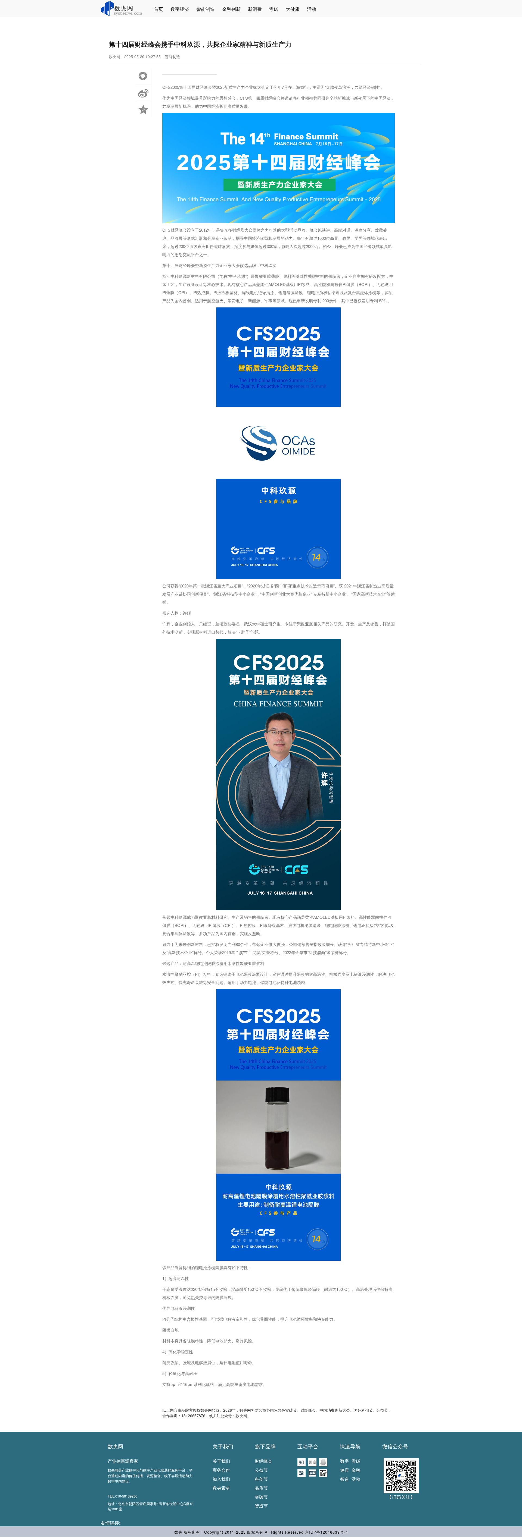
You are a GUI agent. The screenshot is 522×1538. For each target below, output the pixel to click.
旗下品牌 (265, 1446)
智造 (344, 1479)
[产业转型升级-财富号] (312, 1461)
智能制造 (205, 8)
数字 (344, 1461)
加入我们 (221, 1479)
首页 (158, 8)
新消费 (255, 8)
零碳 (273, 8)
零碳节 (261, 1497)
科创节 (261, 1479)
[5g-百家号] (323, 1472)
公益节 (261, 1470)
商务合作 (221, 1470)
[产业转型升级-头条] (312, 1472)
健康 (344, 1470)
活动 (311, 8)
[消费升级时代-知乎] (301, 1461)
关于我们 (223, 1446)
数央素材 (221, 1488)
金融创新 (231, 8)
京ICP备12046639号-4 (326, 1532)
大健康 (293, 8)
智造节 (261, 1505)
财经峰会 (263, 1461)
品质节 (261, 1488)
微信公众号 (395, 1446)
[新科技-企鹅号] (323, 1461)
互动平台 (307, 1446)
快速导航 (350, 1446)
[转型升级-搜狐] (301, 1472)
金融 (356, 1470)
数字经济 (179, 8)
